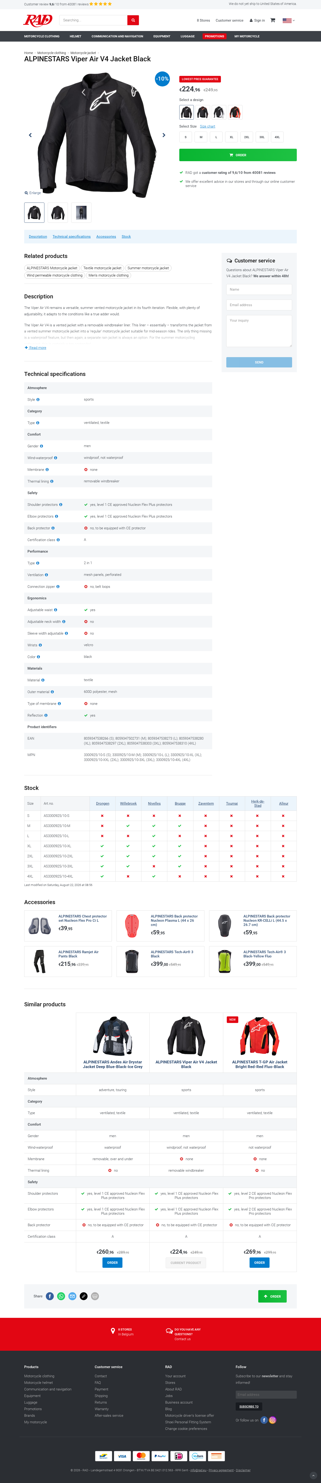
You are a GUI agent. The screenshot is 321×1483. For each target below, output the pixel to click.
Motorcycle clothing (51, 53)
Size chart (207, 126)
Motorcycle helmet (38, 1383)
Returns (101, 1402)
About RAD (173, 1389)
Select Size (197, 126)
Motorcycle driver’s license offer (189, 1415)
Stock (126, 236)
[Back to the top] (313, 1475)
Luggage (30, 1402)
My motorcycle (35, 1422)
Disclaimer (243, 1470)
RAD (168, 1367)
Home (28, 53)
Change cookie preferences (186, 1429)
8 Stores (203, 20)
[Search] (133, 20)
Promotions (33, 1409)
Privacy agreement (221, 1470)
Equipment (32, 1396)
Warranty (102, 1409)
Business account (179, 1402)
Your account (175, 1376)
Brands (29, 1415)
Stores (170, 1383)
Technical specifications (72, 236)
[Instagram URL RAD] (272, 1421)
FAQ (98, 1383)
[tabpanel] (97, 135)
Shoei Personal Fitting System (188, 1422)
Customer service (229, 20)
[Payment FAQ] (160, 1460)
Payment (101, 1389)
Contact (101, 1376)
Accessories (106, 236)
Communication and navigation (47, 1389)
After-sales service (109, 1415)
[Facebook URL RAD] (264, 1421)
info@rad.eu (198, 1470)
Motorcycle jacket (83, 53)
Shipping (101, 1396)
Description (38, 236)
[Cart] (273, 21)
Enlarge (35, 193)
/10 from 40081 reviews (56, 4)
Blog (168, 1409)
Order (240, 155)
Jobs (169, 1396)
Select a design (191, 100)
